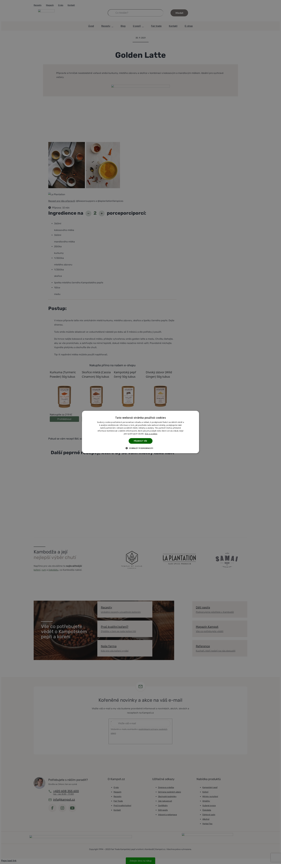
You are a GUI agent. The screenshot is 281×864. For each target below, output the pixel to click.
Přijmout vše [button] (140, 441)
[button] (140, 448)
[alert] (140, 432)
